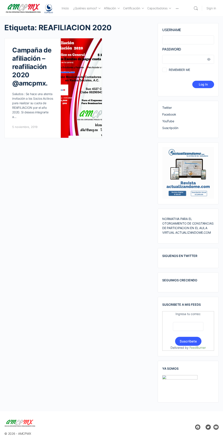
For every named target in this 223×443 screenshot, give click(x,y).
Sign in (211, 8)
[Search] (195, 8)
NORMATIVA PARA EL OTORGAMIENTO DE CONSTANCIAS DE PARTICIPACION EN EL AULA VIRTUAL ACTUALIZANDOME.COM (187, 225)
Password (171, 49)
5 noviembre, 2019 (24, 127)
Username (171, 30)
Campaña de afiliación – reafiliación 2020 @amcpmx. (32, 66)
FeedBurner (197, 347)
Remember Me (179, 70)
